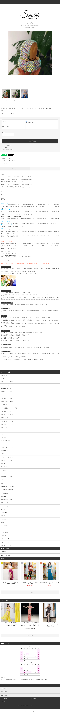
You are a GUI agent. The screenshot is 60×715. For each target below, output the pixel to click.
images (45, 168)
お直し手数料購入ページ (6, 286)
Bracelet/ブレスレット (15, 100)
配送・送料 (23, 705)
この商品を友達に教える (7, 158)
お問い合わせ (3, 701)
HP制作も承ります (5, 555)
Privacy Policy (39, 705)
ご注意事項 (3, 552)
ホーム (3, 100)
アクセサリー (7, 100)
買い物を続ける (5, 163)
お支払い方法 (17, 705)
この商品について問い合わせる (8, 160)
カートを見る (33, 698)
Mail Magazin (46, 705)
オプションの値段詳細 (6, 146)
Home (12, 705)
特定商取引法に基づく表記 (7, 149)
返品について (4, 147)
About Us (34, 705)
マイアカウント (4, 698)
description (15, 168)
